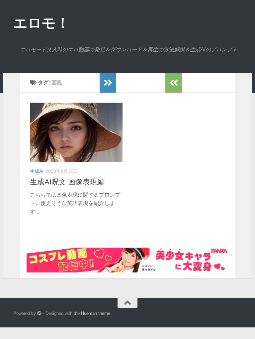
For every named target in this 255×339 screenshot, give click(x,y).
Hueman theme (95, 313)
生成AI (36, 171)
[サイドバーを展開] (108, 83)
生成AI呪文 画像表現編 (67, 182)
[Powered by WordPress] (39, 313)
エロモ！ (41, 23)
